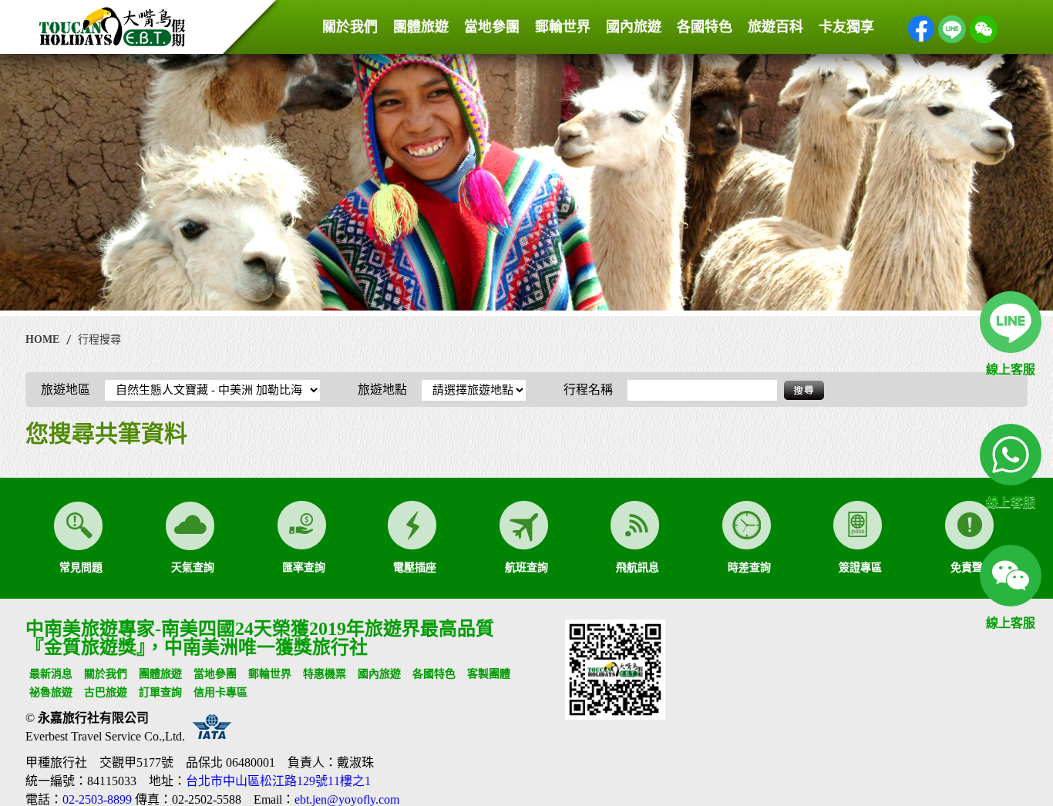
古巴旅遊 (105, 692)
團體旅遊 (421, 27)
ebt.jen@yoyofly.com (346, 799)
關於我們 (350, 27)
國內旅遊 (633, 27)
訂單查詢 (160, 692)
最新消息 (50, 674)
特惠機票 (324, 674)
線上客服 (1010, 369)
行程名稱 (590, 389)
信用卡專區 (220, 692)
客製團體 (488, 674)
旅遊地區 (67, 389)
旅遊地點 (384, 389)
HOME (42, 339)
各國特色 (704, 27)
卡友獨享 (846, 27)
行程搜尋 (99, 339)
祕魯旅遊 (50, 692)
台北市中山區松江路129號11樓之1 (278, 781)
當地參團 (492, 27)
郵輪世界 (562, 27)
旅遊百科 (775, 27)
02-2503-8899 (97, 799)
